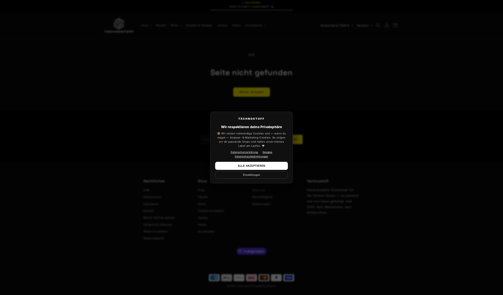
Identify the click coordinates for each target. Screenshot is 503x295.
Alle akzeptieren (251, 165)
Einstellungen (251, 175)
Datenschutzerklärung (244, 152)
